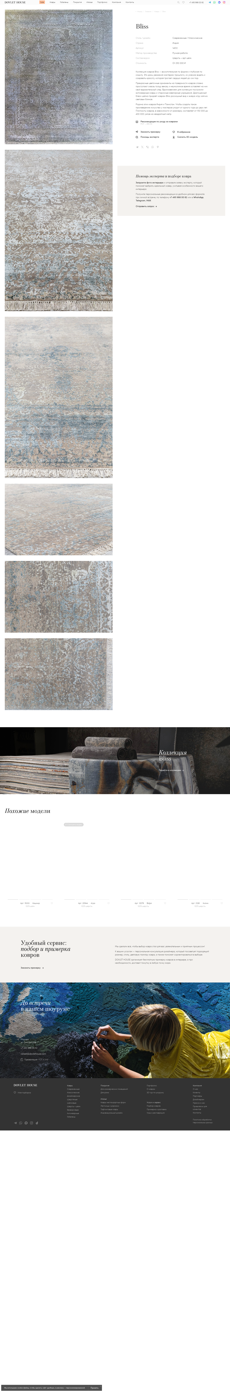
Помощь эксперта (150, 137)
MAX (148, 200)
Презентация (30, 1059)
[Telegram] (138, 147)
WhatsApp (198, 197)
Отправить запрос (145, 206)
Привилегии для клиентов (200, 1107)
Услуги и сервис (154, 1102)
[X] (143, 147)
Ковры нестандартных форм (113, 1102)
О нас (195, 1089)
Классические (73, 1092)
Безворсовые (73, 1109)
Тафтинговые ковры (109, 1109)
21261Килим (201, 903)
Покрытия (77, 2)
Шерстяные (72, 1099)
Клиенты (196, 1092)
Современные (73, 1089)
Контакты (130, 2)
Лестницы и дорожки (110, 1106)
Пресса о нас (199, 1103)
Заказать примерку (150, 132)
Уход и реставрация (155, 1112)
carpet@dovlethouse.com (33, 1053)
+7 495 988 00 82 (196, 2)
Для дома (105, 1092)
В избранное (183, 131)
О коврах (151, 1089)
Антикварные (73, 1113)
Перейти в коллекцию (170, 770)
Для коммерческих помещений (114, 1089)
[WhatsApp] (153, 147)
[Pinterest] (158, 147)
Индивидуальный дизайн (112, 1112)
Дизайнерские (73, 1096)
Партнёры (197, 1096)
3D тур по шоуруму (155, 1092)
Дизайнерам (198, 1099)
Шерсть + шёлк (73, 1106)
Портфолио (102, 2)
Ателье (89, 2)
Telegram (140, 200)
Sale (42, 2)
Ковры (52, 2)
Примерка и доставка (156, 1109)
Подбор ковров (153, 1106)
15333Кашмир (32, 903)
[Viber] (148, 147)
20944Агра (88, 903)
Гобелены (64, 2)
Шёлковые (71, 1103)
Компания (116, 2)
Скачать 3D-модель (187, 137)
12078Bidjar (145, 903)
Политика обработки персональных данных (203, 1121)
